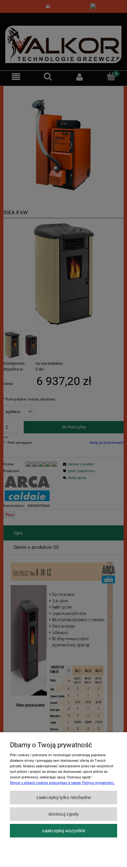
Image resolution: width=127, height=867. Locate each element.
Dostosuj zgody (63, 814)
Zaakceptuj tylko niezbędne (63, 797)
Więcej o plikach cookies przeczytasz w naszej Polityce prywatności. (62, 783)
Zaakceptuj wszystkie (63, 830)
